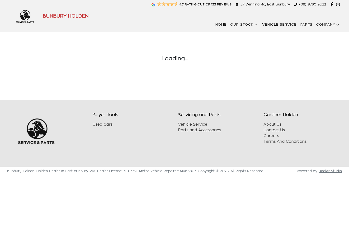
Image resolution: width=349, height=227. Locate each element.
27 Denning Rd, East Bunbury (265, 4)
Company (325, 24)
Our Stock (242, 24)
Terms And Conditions (285, 141)
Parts (306, 24)
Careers (271, 136)
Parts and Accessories (199, 130)
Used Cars (103, 124)
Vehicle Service (279, 24)
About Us (272, 124)
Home (220, 24)
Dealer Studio (330, 171)
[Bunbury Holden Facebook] (333, 4)
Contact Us (274, 130)
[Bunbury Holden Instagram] (339, 4)
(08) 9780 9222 (312, 4)
